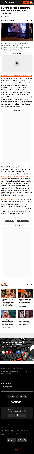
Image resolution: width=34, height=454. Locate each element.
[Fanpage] (17, 402)
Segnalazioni (11, 368)
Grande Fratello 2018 (13, 280)
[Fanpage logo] (9, 2)
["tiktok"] (3, 352)
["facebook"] (18, 352)
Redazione (28, 371)
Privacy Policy (20, 368)
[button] (31, 20)
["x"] (14, 352)
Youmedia (3, 368)
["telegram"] (22, 352)
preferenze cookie (6, 373)
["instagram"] (6, 352)
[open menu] (2, 2)
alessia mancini (10, 20)
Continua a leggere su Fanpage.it (17, 221)
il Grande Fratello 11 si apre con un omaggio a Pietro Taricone (16, 176)
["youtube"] (10, 352)
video (29, 280)
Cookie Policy (4, 371)
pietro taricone (23, 280)
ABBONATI (26, 2)
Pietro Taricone (8, 199)
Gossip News (4, 280)
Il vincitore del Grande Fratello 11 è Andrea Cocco (16, 76)
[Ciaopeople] (17, 449)
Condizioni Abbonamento (16, 371)
